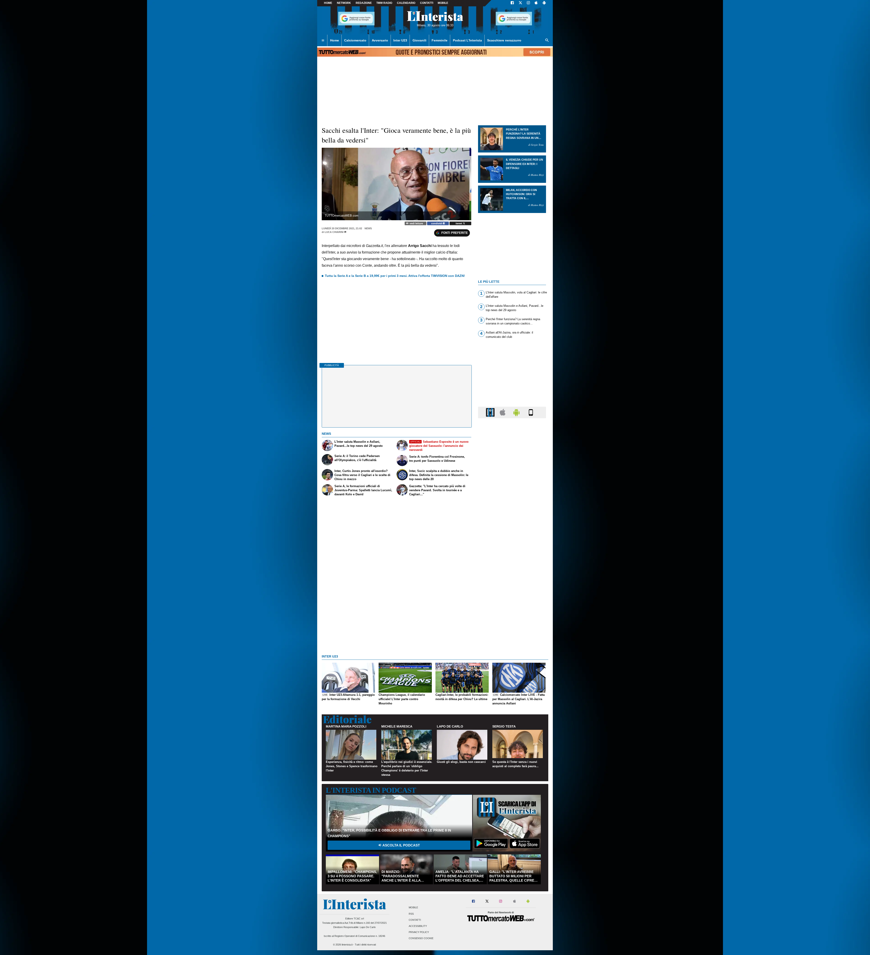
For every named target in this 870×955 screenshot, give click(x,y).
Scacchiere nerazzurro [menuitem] (504, 40)
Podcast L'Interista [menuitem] (467, 40)
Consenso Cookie (421, 938)
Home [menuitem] (334, 40)
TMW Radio (384, 3)
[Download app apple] (536, 3)
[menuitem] (322, 40)
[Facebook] (512, 3)
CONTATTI (426, 3)
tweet (459, 223)
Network (344, 3)
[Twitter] (520, 3)
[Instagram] (529, 3)
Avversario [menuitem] (380, 40)
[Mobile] (531, 412)
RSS (411, 913)
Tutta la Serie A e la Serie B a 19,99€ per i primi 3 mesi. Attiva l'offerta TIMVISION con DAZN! (395, 276)
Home (328, 3)
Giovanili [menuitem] (419, 40)
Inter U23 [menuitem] (400, 40)
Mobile (413, 907)
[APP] (491, 412)
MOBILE (443, 3)
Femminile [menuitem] (439, 40)
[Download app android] (544, 3)
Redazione (364, 3)
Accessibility (418, 926)
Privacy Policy (419, 932)
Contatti (415, 920)
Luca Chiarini (334, 232)
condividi (437, 223)
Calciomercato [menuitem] (355, 40)
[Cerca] (547, 40)
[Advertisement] (512, 597)
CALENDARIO (406, 3)
